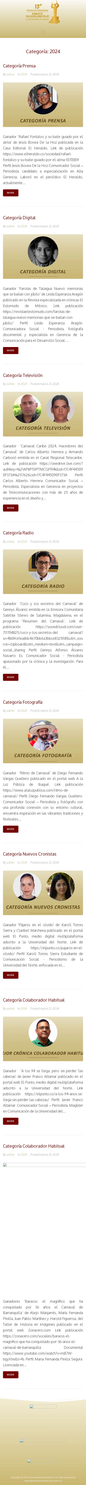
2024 (24, 74)
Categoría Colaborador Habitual (33, 1000)
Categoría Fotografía (22, 702)
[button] (43, 32)
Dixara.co (57, 1480)
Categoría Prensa (19, 65)
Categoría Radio (18, 532)
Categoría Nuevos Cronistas (29, 854)
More (10, 192)
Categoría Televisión (22, 375)
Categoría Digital (19, 217)
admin (11, 74)
